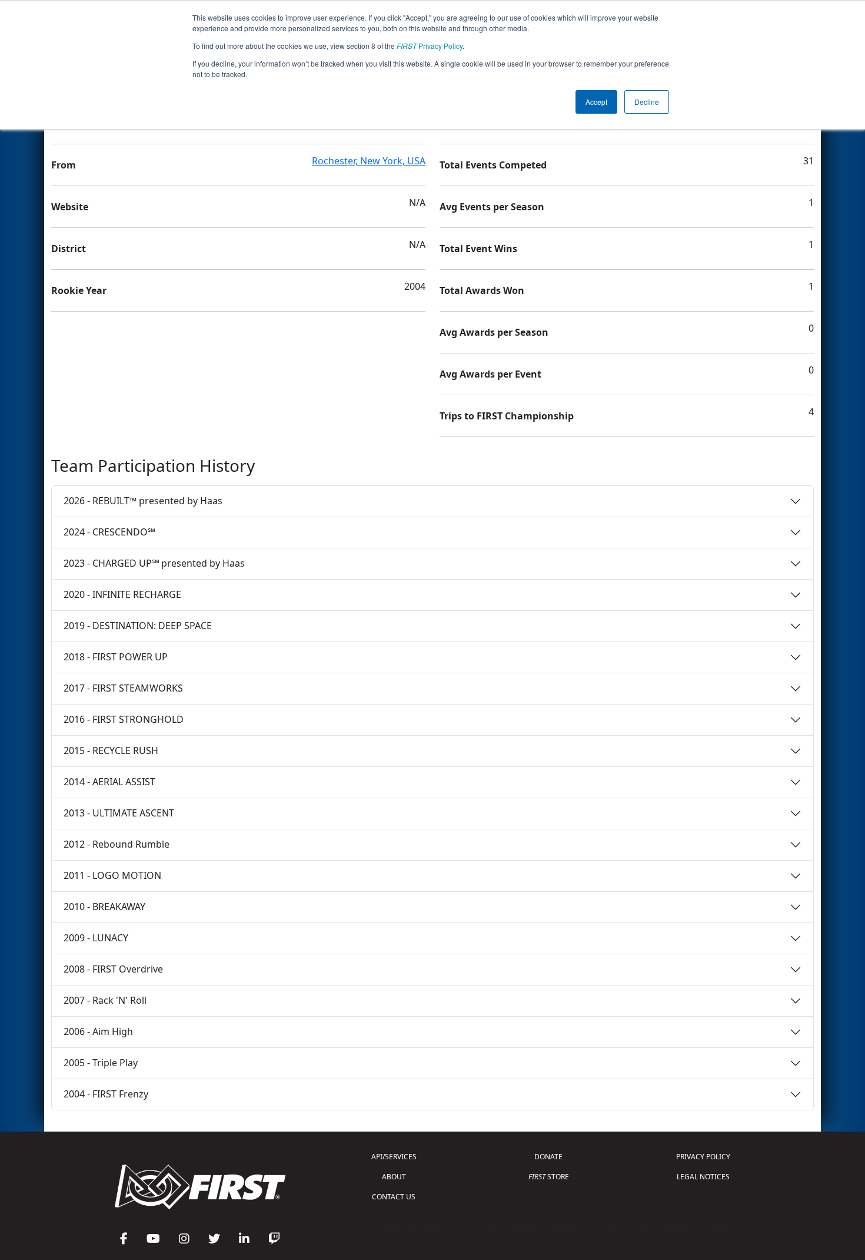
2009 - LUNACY (96, 937)
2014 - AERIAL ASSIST (109, 781)
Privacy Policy (430, 46)
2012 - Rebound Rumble (116, 844)
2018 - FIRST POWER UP (116, 656)
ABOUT (394, 1177)
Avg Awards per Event (490, 374)
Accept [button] (596, 102)
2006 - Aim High (98, 1031)
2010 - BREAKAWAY (104, 906)
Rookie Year (79, 290)
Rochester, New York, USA (368, 160)
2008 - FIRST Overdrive (113, 969)
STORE (548, 1177)
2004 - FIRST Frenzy (106, 1093)
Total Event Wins (478, 248)
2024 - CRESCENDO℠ (109, 531)
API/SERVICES (394, 1157)
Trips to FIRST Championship (507, 415)
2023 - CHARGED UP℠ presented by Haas (154, 563)
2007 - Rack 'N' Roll (105, 1000)
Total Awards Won (482, 290)
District (68, 248)
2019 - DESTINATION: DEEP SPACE (138, 625)
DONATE (548, 1157)
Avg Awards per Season (494, 332)
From (63, 164)
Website (69, 206)
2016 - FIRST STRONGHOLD (124, 719)
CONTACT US (393, 1197)
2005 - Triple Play (101, 1062)
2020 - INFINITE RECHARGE (122, 594)
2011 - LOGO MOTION (112, 875)
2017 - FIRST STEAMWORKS (123, 688)
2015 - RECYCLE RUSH (111, 750)
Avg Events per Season (492, 206)
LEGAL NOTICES (703, 1177)
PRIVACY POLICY (703, 1157)
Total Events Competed (493, 164)
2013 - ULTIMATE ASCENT (119, 812)
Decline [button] (646, 102)
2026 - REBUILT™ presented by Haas (143, 500)
